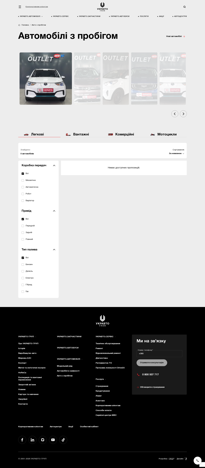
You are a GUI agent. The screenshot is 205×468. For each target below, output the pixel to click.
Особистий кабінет (89, 427)
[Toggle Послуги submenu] (105, 379)
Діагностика (102, 358)
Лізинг (99, 396)
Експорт (22, 363)
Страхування (102, 386)
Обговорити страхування (152, 387)
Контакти (23, 404)
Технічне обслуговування (108, 344)
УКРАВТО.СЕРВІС (61, 16)
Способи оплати (103, 410)
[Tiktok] (63, 440)
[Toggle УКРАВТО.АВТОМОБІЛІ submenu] (82, 359)
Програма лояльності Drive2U (110, 368)
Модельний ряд (64, 366)
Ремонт (99, 348)
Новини (21, 389)
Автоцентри (180, 16)
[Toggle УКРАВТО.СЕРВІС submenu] (115, 336)
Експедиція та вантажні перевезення (30, 379)
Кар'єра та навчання (28, 394)
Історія (21, 348)
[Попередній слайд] (174, 113)
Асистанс (100, 401)
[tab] (39, 134)
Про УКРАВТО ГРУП (28, 344)
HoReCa (22, 373)
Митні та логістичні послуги (31, 368)
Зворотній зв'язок (27, 385)
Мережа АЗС (24, 358)
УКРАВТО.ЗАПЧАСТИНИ (89, 16)
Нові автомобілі (174, 36)
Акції (161, 16)
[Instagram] (43, 440)
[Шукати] (184, 7)
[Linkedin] (33, 440)
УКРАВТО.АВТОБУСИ (120, 16)
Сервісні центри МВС (106, 415)
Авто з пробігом (64, 376)
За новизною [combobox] (175, 153)
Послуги (144, 16)
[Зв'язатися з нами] (198, 461)
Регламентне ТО (104, 363)
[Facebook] (22, 440)
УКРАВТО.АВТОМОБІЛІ (68, 359)
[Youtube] (53, 440)
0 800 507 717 (150, 375)
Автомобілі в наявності (68, 371)
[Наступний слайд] (183, 113)
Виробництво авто (27, 353)
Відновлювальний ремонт (108, 353)
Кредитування (103, 391)
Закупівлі (22, 399)
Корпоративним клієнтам (37, 7)
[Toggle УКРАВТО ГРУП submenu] (35, 336)
